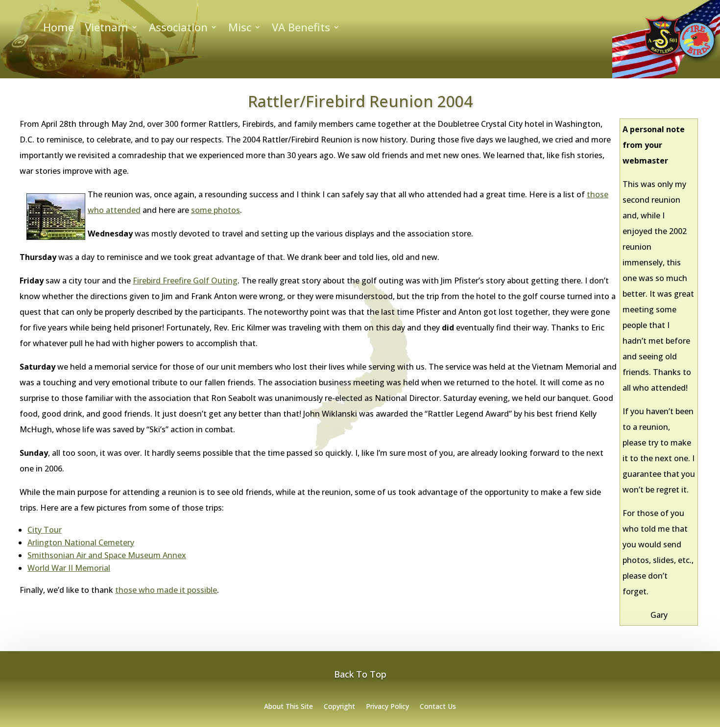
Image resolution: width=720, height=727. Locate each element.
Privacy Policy (387, 707)
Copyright (339, 707)
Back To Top (360, 674)
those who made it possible (166, 590)
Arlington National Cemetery (80, 542)
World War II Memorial (68, 568)
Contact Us (438, 707)
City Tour (44, 529)
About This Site (288, 707)
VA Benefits (301, 28)
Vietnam (106, 28)
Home (58, 28)
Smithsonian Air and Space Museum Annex (106, 555)
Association (178, 28)
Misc (239, 28)
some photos (215, 210)
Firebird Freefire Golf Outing (185, 280)
